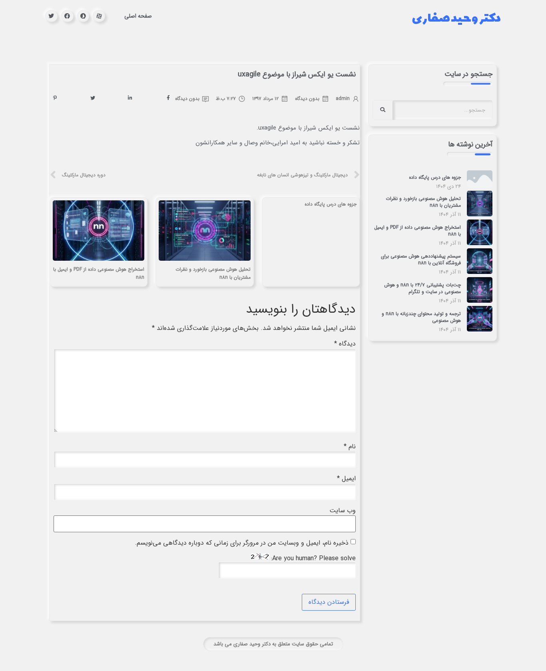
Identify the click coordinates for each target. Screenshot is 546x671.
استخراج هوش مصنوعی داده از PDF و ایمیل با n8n (417, 231)
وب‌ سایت (342, 510)
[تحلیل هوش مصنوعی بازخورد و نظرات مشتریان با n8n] (479, 215)
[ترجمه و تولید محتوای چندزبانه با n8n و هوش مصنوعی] (479, 330)
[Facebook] (67, 16)
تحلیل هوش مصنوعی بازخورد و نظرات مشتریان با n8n (423, 202)
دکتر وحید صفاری (456, 16)
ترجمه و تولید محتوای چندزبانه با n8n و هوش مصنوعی (421, 317)
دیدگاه (345, 344)
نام (350, 446)
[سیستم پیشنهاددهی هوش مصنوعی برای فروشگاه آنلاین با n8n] (479, 272)
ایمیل (346, 478)
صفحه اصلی (138, 16)
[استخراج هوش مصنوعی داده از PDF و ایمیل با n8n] (479, 243)
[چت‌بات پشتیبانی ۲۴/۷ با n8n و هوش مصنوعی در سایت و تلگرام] (479, 301)
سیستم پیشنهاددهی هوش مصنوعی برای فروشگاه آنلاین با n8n (421, 259)
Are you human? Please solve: (312, 558)
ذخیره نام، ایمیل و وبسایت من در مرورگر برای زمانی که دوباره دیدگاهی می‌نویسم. (242, 543)
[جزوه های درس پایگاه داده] (479, 186)
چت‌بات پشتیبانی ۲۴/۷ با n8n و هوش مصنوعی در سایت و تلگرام (422, 288)
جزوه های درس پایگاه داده (435, 177)
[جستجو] (383, 110)
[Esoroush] (83, 16)
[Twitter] (51, 16)
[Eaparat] (99, 16)
